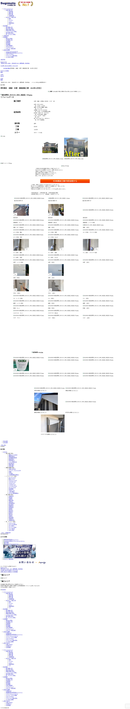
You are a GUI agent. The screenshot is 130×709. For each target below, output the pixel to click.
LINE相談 (8, 647)
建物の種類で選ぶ (10, 30)
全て (5, 452)
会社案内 (5, 37)
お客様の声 (6, 35)
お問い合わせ (6, 643)
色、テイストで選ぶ (11, 34)
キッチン (11, 20)
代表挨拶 (8, 41)
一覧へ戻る (3, 445)
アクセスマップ (10, 47)
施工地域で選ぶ (10, 32)
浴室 (10, 18)
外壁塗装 (11, 11)
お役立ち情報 (6, 50)
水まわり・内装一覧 (11, 17)
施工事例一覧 (9, 27)
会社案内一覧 (9, 40)
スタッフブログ (10, 54)
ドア (10, 24)
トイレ (10, 21)
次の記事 (5, 442)
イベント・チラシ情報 (11, 637)
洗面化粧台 (11, 23)
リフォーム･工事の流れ (11, 55)
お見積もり (8, 646)
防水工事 (11, 14)
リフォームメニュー (8, 8)
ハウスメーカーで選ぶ (11, 31)
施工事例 (5, 25)
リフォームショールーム (12, 51)
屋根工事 (11, 13)
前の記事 (5, 441)
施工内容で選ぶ (10, 28)
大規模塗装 (11, 15)
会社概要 (8, 44)
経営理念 (8, 42)
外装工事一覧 (9, 10)
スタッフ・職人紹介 (11, 48)
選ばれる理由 (9, 38)
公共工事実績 (9, 45)
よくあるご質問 (10, 57)
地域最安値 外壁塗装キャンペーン (14, 52)
